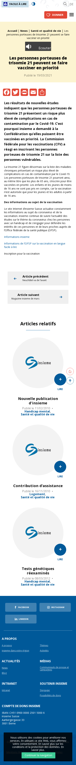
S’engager (45, 690)
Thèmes (44, 645)
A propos (7, 645)
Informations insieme (17, 237)
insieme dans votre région (15, 650)
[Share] (42, 92)
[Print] (24, 92)
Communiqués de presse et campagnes (54, 668)
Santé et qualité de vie (46, 31)
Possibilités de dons (50, 695)
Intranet (6, 690)
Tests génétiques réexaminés (38, 570)
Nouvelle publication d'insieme (38, 400)
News (24, 31)
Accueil (12, 31)
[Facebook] (6, 92)
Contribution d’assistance (38, 486)
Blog (4, 673)
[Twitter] (15, 92)
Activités (44, 650)
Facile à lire (18, 4)
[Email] (33, 92)
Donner (57, 15)
